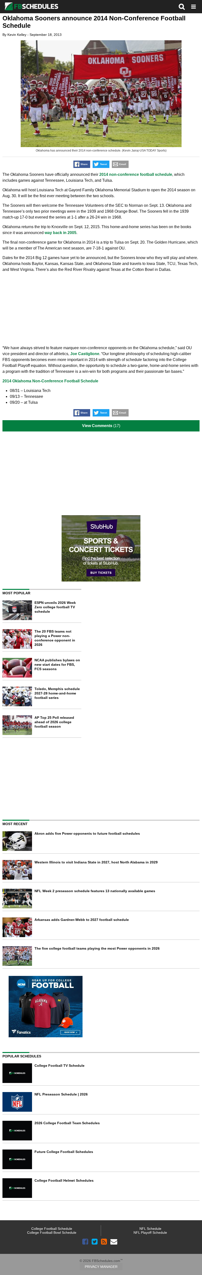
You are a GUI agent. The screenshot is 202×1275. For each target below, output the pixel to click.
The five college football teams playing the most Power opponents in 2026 (97, 948)
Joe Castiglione (84, 354)
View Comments (97, 426)
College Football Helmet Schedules (64, 1180)
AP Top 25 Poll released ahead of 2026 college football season (54, 722)
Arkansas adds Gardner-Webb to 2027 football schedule (81, 920)
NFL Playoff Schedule (150, 1232)
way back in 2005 (60, 233)
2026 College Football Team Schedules (67, 1123)
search (181, 6)
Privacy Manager (101, 1267)
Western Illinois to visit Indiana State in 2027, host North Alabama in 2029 (96, 862)
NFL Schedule (150, 1229)
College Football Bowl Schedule (51, 1232)
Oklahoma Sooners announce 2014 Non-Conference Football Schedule (93, 21)
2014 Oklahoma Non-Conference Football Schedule (50, 381)
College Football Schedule (51, 1229)
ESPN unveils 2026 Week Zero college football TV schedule (55, 607)
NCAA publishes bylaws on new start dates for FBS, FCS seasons (57, 664)
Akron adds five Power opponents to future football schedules (87, 833)
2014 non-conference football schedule (135, 174)
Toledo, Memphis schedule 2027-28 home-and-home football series (57, 693)
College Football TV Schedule (59, 1065)
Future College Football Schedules (63, 1152)
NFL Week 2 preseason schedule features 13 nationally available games (94, 891)
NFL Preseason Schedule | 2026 (61, 1094)
